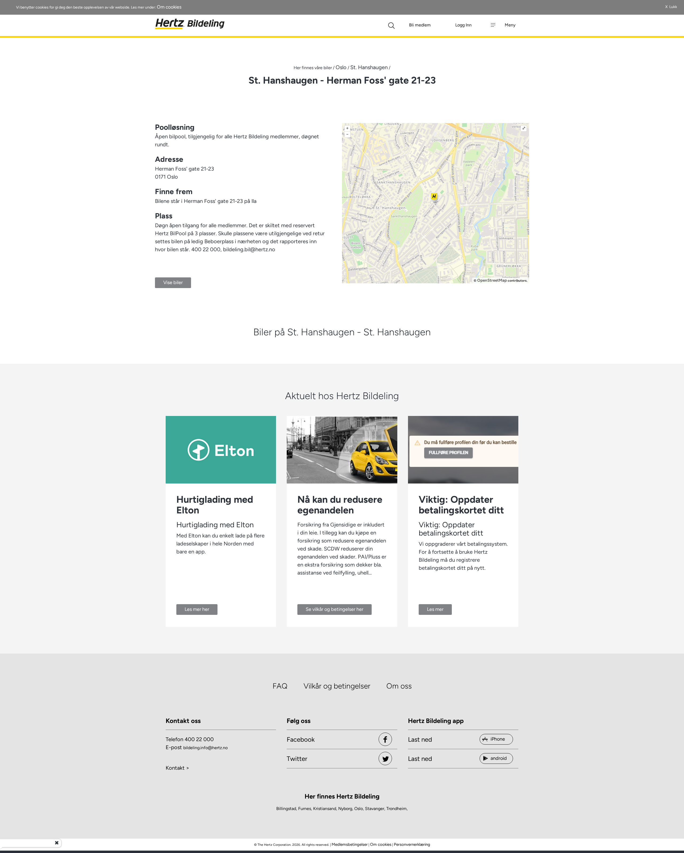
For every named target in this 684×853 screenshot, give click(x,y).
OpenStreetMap (492, 280)
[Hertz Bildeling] (189, 24)
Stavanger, (375, 808)
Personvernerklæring (412, 844)
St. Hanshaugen (369, 67)
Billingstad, (286, 808)
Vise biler (173, 282)
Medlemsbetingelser (350, 844)
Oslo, (359, 808)
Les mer (435, 609)
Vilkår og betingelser (337, 685)
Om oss (399, 685)
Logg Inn (463, 24)
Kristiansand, (325, 808)
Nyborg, (345, 808)
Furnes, (305, 808)
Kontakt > (177, 768)
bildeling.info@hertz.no (205, 747)
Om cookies (169, 7)
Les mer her (197, 609)
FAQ (280, 685)
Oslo (341, 67)
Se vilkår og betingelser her (334, 609)
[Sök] (391, 25)
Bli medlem (420, 24)
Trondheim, (397, 808)
